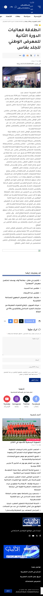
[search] (15, 7)
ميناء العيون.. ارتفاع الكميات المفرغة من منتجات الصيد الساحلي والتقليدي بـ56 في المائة (23, 309)
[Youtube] (6, 401)
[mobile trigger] (39, 7)
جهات (36, 25)
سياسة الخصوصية (33, 592)
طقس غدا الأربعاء (31, 293)
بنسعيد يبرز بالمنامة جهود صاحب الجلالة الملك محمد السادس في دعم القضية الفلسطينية (23, 497)
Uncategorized (33, 440)
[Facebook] (36, 401)
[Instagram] (16, 401)
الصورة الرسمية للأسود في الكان (25, 443)
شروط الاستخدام (21, 592)
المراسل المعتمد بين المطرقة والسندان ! (22, 510)
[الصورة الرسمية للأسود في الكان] (21, 429)
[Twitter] (26, 401)
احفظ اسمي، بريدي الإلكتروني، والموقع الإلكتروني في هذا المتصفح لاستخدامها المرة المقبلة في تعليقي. (21, 373)
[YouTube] (33, 536)
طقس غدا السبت (31, 289)
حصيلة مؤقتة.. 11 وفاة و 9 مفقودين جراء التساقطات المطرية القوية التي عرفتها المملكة (23, 487)
